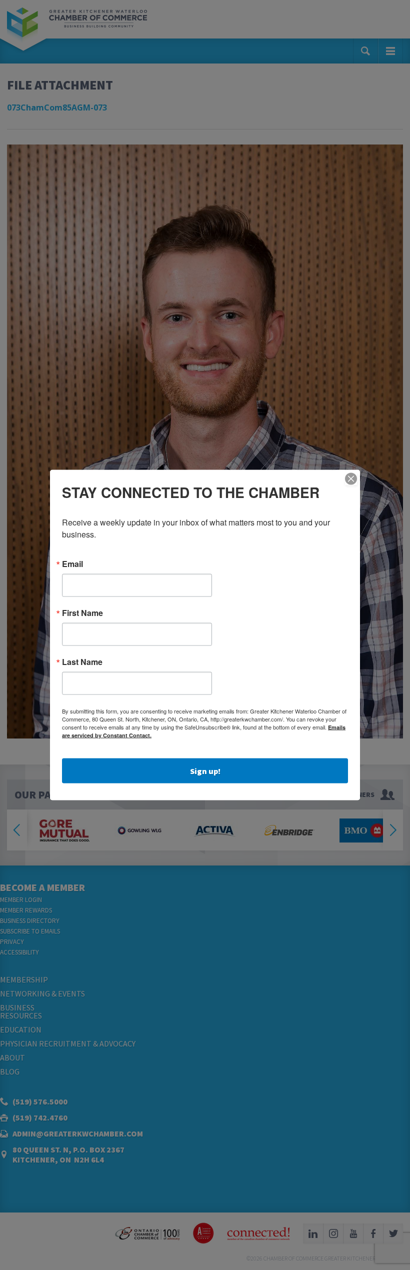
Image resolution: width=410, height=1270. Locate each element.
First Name (82, 613)
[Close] (351, 479)
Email (72, 564)
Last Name (82, 662)
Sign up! (205, 771)
